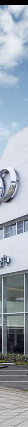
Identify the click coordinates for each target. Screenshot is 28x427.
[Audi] (14, 2)
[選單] (3, 2)
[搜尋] (5, 2)
